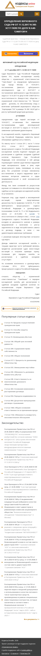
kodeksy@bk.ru (26, 650)
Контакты (5, 653)
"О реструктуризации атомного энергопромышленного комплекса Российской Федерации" (21, 488)
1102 (37, 217)
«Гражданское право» (10, 647)
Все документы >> (31, 619)
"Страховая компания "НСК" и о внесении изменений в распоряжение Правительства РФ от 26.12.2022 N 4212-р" (21, 545)
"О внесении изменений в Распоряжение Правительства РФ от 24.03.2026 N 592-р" (21, 576)
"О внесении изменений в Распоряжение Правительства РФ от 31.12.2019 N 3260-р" (21, 458)
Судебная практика (10, 39)
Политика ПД (25, 653)
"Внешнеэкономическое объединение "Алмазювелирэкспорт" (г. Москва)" (20, 507)
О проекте (14, 653)
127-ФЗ (32, 214)
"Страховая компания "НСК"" (21, 562)
